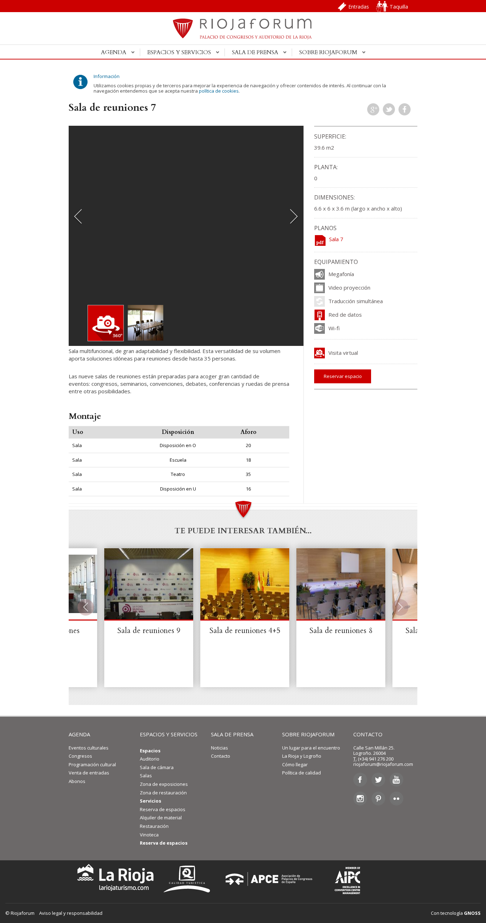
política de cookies (219, 91)
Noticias (219, 748)
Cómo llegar (295, 764)
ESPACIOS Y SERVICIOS (168, 734)
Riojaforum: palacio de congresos (243, 32)
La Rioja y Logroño (301, 756)
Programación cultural (92, 764)
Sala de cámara (157, 767)
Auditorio (149, 759)
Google (373, 109)
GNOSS (472, 913)
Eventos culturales (89, 748)
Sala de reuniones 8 (341, 631)
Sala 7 (336, 239)
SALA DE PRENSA (232, 734)
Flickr (396, 798)
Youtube (396, 780)
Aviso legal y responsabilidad (70, 913)
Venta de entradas (89, 772)
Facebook (404, 109)
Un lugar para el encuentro (311, 748)
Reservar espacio (343, 376)
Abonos (77, 781)
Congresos (80, 756)
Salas (146, 775)
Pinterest (378, 798)
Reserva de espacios (162, 809)
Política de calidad (301, 772)
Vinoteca (149, 834)
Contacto (220, 756)
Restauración (154, 826)
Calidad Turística (189, 879)
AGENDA (79, 734)
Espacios (150, 750)
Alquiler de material (161, 817)
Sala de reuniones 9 (148, 631)
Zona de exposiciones (164, 784)
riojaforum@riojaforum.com (383, 764)
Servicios (150, 801)
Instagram (360, 798)
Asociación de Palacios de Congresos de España (271, 879)
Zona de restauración (163, 792)
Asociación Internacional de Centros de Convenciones (342, 879)
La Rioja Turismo (114, 879)
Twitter (389, 109)
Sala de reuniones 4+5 (245, 631)
